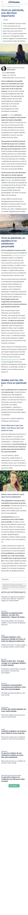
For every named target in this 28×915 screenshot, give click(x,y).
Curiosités (4, 751)
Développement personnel (13, 6)
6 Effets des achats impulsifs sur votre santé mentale (13, 710)
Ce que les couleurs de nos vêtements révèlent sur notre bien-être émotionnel (12, 755)
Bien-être (3, 6)
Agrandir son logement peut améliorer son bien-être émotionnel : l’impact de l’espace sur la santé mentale (13, 615)
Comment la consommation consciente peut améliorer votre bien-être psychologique (13, 687)
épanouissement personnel (10, 359)
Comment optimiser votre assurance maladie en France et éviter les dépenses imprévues (13, 639)
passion (16, 517)
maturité (8, 180)
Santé (3, 635)
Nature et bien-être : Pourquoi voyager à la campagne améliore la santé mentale (13, 663)
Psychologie (4, 707)
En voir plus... (14, 786)
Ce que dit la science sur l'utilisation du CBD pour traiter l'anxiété (13, 779)
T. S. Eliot (10, 115)
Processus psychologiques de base (11, 775)
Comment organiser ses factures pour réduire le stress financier (13, 732)
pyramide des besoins (19, 255)
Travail (3, 729)
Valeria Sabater (11, 69)
